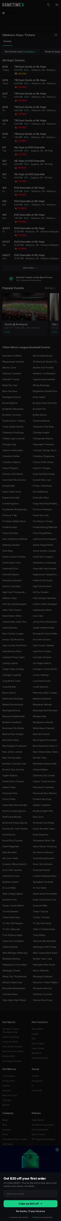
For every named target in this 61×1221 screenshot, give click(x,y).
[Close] (57, 1150)
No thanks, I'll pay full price (30, 1211)
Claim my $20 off (29, 1203)
